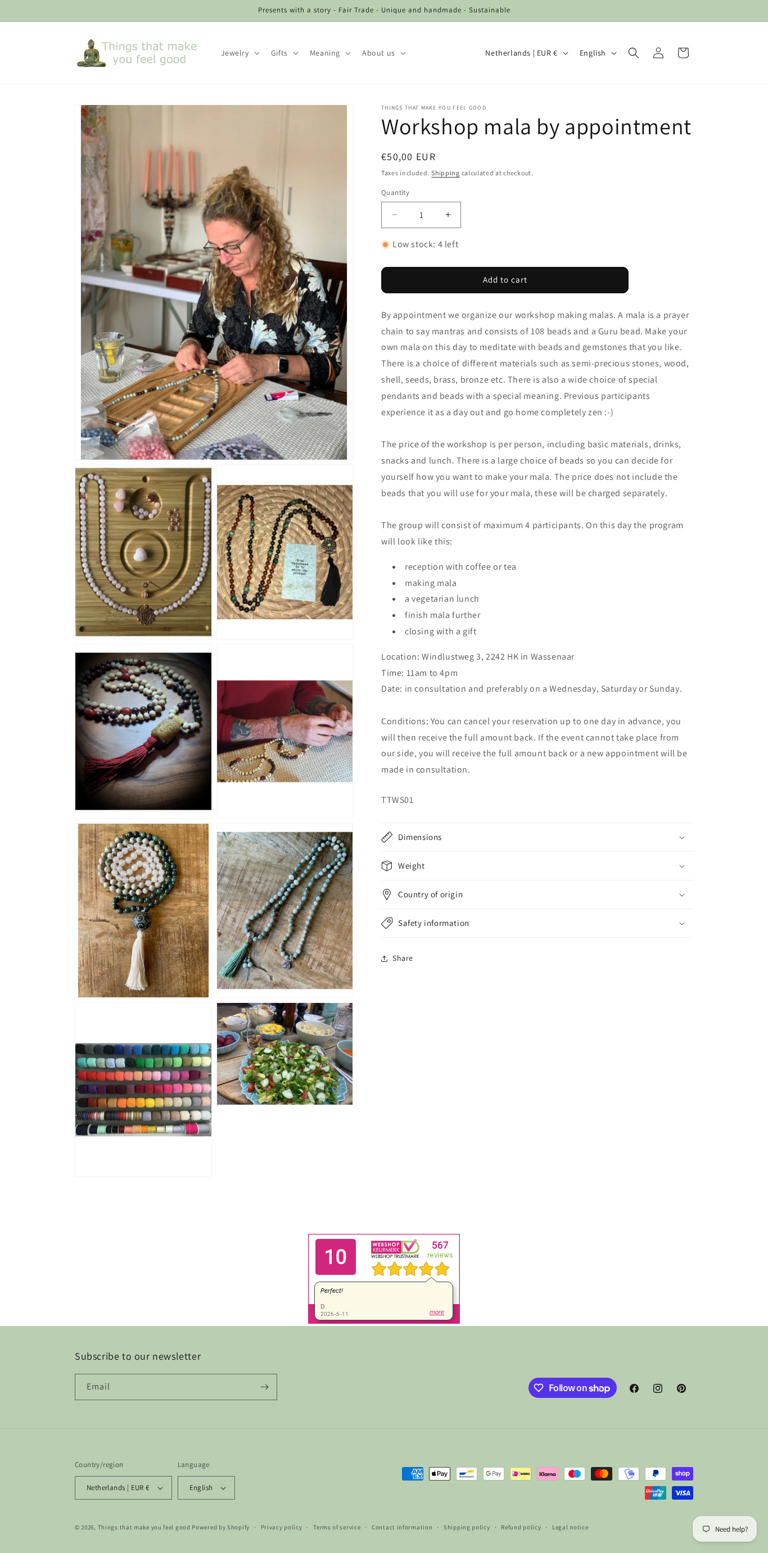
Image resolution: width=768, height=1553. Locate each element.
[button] (239, 53)
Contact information (402, 1527)
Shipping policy (467, 1527)
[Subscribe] (264, 1387)
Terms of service (336, 1527)
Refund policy (521, 1527)
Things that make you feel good (144, 1527)
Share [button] (402, 958)
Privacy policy (281, 1527)
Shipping (445, 173)
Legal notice (570, 1527)
